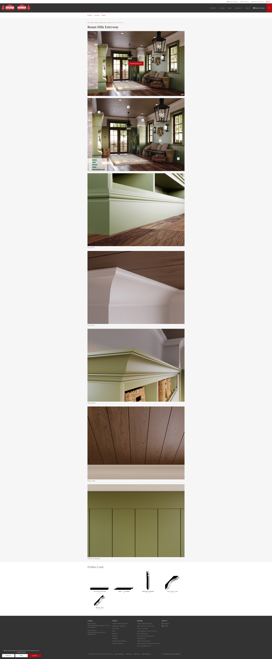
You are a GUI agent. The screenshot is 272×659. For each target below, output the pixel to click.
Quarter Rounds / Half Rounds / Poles (148, 643)
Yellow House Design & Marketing (173, 654)
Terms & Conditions (119, 654)
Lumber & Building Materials (120, 623)
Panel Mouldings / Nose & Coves (147, 631)
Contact (247, 8)
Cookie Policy (137, 654)
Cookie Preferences (146, 654)
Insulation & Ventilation (118, 626)
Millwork (114, 636)
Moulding (89, 15)
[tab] (269, 7)
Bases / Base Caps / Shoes (145, 626)
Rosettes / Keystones (144, 641)
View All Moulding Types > (144, 646)
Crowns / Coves (142, 628)
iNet (269, 1)
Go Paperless (245, 1)
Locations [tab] (237, 8)
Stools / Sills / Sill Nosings (145, 636)
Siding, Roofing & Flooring (119, 641)
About (229, 8)
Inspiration (97, 15)
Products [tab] (212, 8)
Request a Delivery (233, 1)
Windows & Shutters (117, 643)
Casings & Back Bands (144, 623)
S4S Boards (141, 638)
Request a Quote (260, 8)
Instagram (166, 623)
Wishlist (104, 15)
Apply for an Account (258, 1)
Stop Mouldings (142, 633)
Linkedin (166, 626)
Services (222, 8)
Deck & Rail (115, 628)
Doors (113, 631)
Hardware (114, 633)
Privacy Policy (129, 654)
